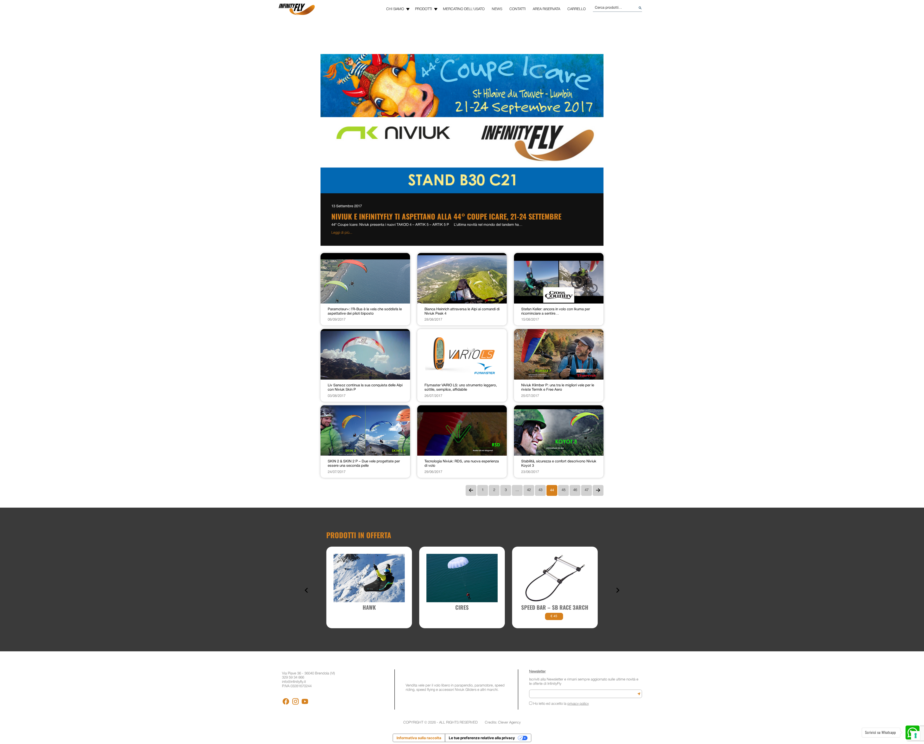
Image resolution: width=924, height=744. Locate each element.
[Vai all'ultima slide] (306, 590)
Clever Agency (509, 722)
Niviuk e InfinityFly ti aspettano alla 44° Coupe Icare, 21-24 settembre (446, 216)
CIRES (462, 607)
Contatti (517, 9)
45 (563, 490)
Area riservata (546, 9)
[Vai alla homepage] (297, 9)
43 (540, 490)
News (497, 9)
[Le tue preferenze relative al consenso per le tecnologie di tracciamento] (915, 735)
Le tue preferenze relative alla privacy (482, 738)
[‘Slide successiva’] (617, 590)
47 (587, 490)
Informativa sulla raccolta (419, 738)
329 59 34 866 (293, 677)
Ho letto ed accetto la (560, 703)
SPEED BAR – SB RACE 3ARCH (554, 607)
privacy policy (578, 703)
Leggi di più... (341, 232)
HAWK (369, 607)
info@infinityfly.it (294, 682)
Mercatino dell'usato (464, 9)
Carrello (576, 9)
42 (529, 490)
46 (575, 490)
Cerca (640, 8)
